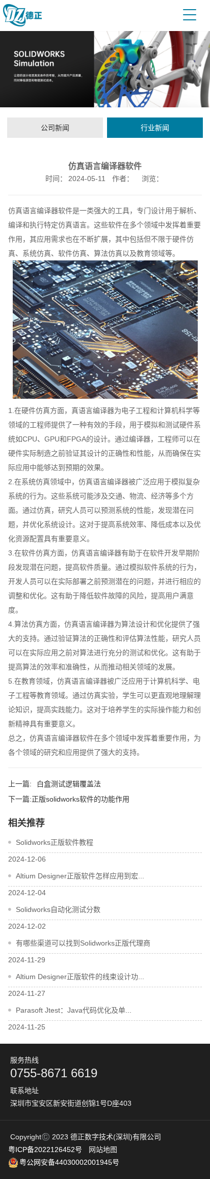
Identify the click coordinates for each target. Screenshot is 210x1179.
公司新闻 (55, 128)
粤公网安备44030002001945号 (69, 1162)
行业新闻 (155, 128)
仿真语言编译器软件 (40, 211)
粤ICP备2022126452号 (45, 1149)
